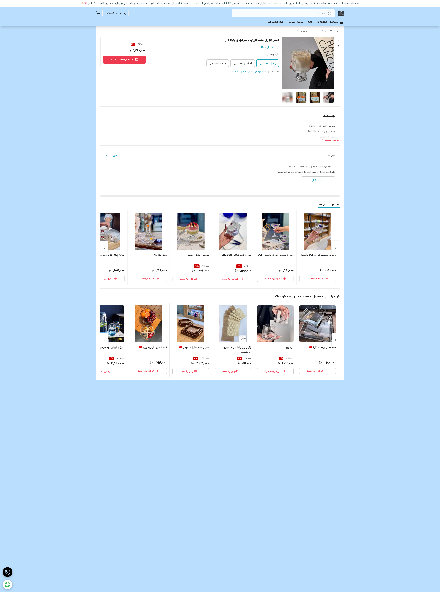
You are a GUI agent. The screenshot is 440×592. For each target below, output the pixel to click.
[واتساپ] (7, 584)
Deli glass (267, 47)
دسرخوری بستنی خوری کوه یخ (310, 31)
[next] (104, 248)
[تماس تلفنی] (7, 572)
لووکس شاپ (334, 31)
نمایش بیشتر (332, 140)
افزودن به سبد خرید (122, 59)
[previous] (336, 248)
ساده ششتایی (218, 63)
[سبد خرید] (98, 13)
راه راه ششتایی (267, 63)
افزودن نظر (110, 155)
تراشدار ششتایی (242, 63)
